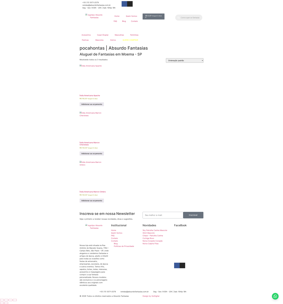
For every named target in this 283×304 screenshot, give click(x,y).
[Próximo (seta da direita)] (6, 303)
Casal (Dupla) (102, 35)
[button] (275, 296)
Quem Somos (131, 16)
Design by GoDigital (151, 296)
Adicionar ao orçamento (91, 104)
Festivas (85, 40)
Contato (134, 21)
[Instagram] (130, 4)
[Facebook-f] (124, 4)
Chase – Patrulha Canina (153, 235)
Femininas (134, 35)
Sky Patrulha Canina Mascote (155, 230)
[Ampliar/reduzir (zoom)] (2, 300)
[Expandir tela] (6, 300)
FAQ (115, 21)
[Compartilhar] (10, 300)
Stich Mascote (149, 233)
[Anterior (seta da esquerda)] (2, 303)
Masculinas (119, 35)
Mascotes (99, 40)
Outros (113, 40)
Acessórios (86, 35)
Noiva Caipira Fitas (151, 243)
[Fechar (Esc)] (15, 300)
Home (116, 16)
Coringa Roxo (148, 238)
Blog (124, 21)
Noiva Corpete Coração (153, 241)
